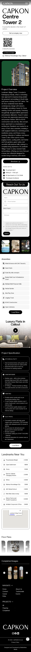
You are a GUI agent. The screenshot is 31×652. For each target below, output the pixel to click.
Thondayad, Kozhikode (12, 178)
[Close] (27, 639)
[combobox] (15, 211)
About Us (19, 589)
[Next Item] (27, 73)
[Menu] (26, 3)
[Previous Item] (4, 73)
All (3, 605)
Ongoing (5, 608)
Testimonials (20, 591)
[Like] (15, 330)
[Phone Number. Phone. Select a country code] (6, 202)
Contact (5, 591)
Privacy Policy (15, 642)
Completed (6, 610)
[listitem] (8, 589)
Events (18, 594)
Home (4, 589)
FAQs (4, 596)
